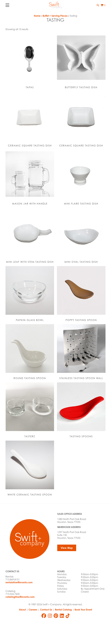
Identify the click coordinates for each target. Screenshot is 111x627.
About (22, 609)
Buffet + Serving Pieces (55, 15)
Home (37, 15)
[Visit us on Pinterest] (56, 615)
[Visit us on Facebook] (43, 615)
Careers (33, 609)
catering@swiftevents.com (20, 596)
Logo (55, 5)
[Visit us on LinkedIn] (62, 615)
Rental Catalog (63, 609)
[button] (98, 5)
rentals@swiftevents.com (19, 582)
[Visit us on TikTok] (68, 615)
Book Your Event (83, 609)
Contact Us (46, 609)
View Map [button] (67, 547)
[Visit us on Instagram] (50, 615)
